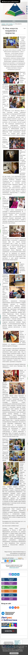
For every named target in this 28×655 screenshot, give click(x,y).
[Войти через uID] (10, 607)
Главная (3, 23)
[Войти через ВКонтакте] (13, 607)
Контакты (17, 641)
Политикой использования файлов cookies (13, 650)
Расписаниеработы (11, 579)
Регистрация (12, 567)
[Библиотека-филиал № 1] (15, 575)
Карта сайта (17, 640)
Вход (17, 567)
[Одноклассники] (8, 561)
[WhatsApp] (14, 561)
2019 (7, 23)
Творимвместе (11, 599)
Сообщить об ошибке (18, 643)
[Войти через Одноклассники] (18, 607)
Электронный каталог (11, 587)
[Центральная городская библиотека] (13, 575)
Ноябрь (11, 23)
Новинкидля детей (10, 595)
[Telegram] (10, 561)
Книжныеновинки (11, 591)
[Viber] (12, 561)
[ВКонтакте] (5, 561)
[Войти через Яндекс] (15, 607)
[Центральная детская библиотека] (18, 575)
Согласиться (14, 653)
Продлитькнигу (10, 583)
